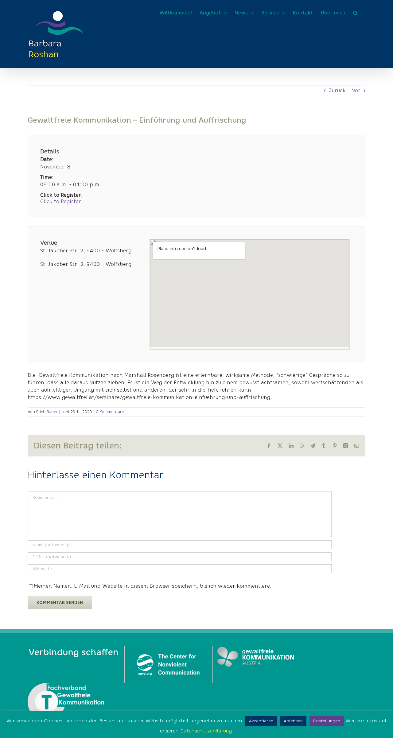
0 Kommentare (110, 411)
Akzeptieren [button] (261, 721)
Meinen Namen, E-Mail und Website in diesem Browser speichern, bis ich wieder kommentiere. (152, 586)
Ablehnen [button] (293, 721)
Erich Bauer (47, 411)
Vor (356, 90)
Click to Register (60, 201)
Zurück (337, 90)
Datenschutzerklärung (206, 731)
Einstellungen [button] (326, 721)
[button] (355, 13)
